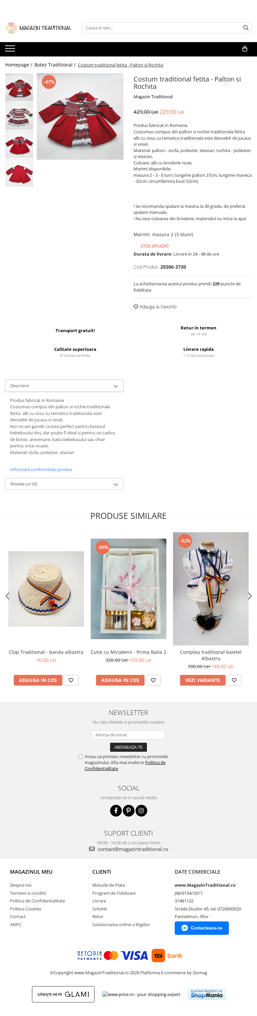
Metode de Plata (108, 885)
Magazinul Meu (31, 871)
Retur (97, 916)
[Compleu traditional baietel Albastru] (211, 588)
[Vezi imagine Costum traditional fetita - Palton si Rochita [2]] (19, 144)
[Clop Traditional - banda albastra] (46, 589)
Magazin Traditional (153, 97)
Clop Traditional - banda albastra (46, 652)
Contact (18, 916)
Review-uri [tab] (23, 484)
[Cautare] (246, 27)
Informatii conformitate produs (41, 469)
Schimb (99, 909)
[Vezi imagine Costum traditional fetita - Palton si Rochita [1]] (19, 116)
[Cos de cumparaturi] (245, 48)
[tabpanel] (80, 116)
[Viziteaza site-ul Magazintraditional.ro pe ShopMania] (207, 994)
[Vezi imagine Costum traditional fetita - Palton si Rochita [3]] (19, 172)
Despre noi (20, 885)
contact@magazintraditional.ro (132, 849)
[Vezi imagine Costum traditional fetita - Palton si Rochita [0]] (19, 87)
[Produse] (11, 50)
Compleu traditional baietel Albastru (211, 655)
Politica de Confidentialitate (37, 901)
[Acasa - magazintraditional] (38, 27)
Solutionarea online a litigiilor (121, 924)
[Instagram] (141, 811)
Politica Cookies (25, 909)
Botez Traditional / (55, 64)
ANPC (15, 924)
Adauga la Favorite (157, 306)
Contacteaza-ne (206, 927)
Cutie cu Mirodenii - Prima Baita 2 (128, 652)
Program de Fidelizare (114, 893)
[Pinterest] (129, 811)
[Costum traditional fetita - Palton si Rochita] (80, 116)
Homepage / (19, 64)
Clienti (101, 871)
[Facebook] (116, 811)
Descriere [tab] (19, 386)
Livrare (99, 901)
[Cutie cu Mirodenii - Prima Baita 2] (128, 589)
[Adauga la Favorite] (71, 680)
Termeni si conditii (28, 893)
